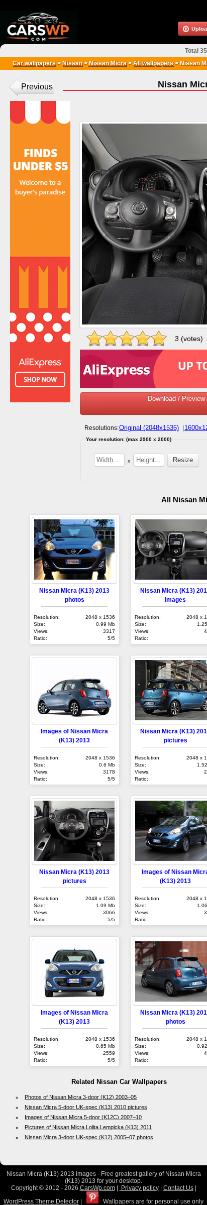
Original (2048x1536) (149, 427)
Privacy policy (139, 1187)
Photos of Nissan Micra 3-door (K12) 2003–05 (81, 1097)
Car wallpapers (34, 63)
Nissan (72, 63)
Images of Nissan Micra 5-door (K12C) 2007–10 (83, 1117)
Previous (37, 86)
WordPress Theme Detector (41, 1201)
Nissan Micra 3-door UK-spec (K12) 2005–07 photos (89, 1137)
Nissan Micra (107, 63)
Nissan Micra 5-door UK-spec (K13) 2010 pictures (86, 1107)
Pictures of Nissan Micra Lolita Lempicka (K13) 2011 (88, 1127)
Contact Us (178, 1187)
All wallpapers (153, 63)
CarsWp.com (97, 1187)
